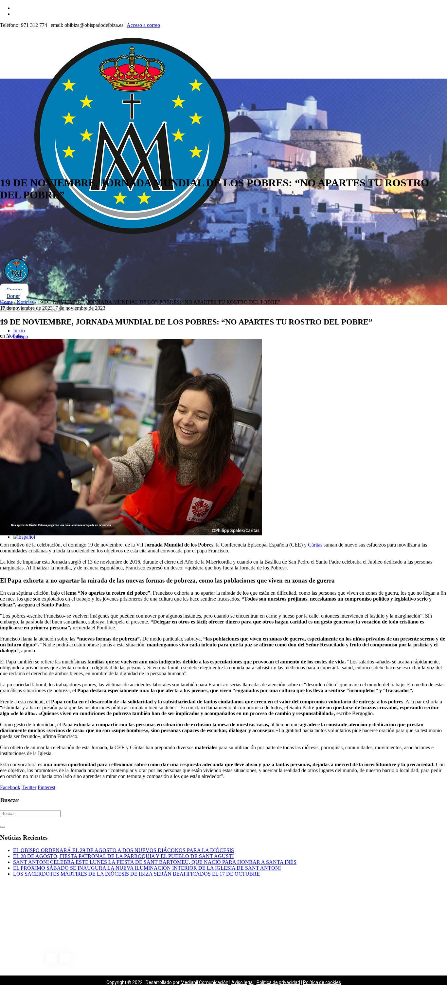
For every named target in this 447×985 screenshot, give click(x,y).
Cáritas (315, 545)
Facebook (10, 787)
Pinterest (46, 787)
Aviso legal (242, 982)
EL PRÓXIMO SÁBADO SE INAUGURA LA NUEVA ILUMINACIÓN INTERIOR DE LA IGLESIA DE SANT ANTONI (147, 868)
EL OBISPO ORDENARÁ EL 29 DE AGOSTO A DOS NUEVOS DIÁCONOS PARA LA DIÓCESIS (123, 850)
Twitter (29, 787)
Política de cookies (322, 982)
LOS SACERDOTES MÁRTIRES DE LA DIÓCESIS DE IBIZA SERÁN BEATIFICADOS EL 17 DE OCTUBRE (136, 874)
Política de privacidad (278, 982)
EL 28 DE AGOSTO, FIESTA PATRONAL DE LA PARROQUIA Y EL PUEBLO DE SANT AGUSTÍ (123, 856)
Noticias (25, 302)
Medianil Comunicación (204, 982)
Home (6, 302)
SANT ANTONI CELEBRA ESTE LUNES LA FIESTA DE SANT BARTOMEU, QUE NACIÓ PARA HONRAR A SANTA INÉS (154, 862)
